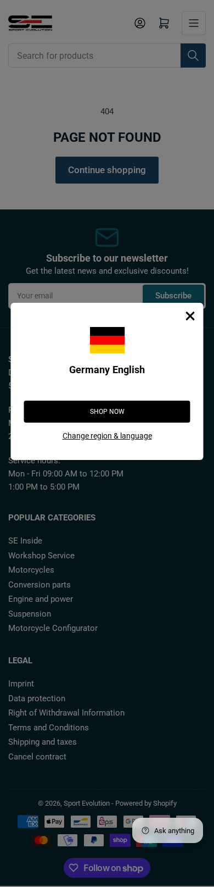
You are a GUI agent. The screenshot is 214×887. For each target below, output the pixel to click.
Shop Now (107, 411)
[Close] (190, 316)
